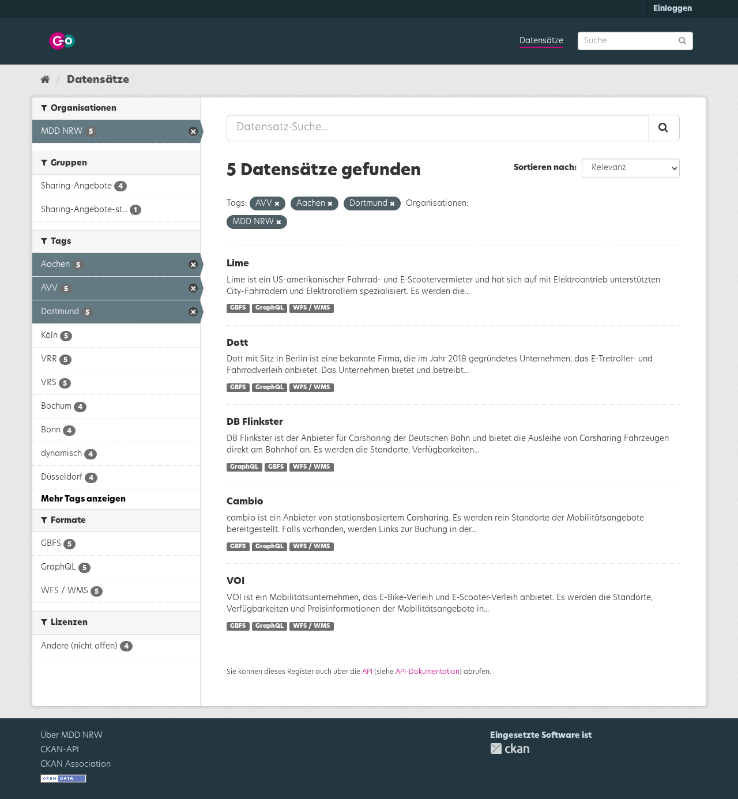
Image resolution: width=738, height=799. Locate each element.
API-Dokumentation (428, 671)
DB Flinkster (255, 422)
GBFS (238, 308)
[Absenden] (682, 40)
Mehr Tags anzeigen (83, 499)
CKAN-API (59, 750)
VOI (235, 581)
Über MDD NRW (71, 736)
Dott (237, 343)
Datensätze (541, 41)
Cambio (245, 501)
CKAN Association (75, 764)
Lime (238, 263)
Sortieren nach (544, 168)
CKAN (509, 749)
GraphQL (269, 308)
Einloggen (672, 9)
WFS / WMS (311, 308)
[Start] (45, 80)
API (367, 671)
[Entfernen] (277, 204)
